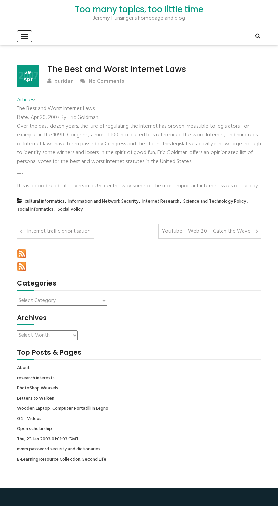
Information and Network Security (103, 201)
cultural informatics (44, 201)
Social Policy (70, 209)
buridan (63, 81)
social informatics (36, 209)
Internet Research (160, 201)
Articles (25, 100)
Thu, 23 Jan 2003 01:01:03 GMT (48, 439)
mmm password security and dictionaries (58, 449)
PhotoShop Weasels (37, 388)
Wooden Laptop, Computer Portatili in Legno (62, 408)
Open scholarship (34, 429)
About (23, 368)
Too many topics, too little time (139, 9)
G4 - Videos (29, 419)
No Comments (105, 81)
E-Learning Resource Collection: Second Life (61, 459)
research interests (36, 378)
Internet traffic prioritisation (59, 231)
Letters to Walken (35, 398)
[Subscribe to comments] (21, 266)
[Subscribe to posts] (21, 253)
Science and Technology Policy (214, 201)
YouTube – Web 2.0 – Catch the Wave (206, 231)
